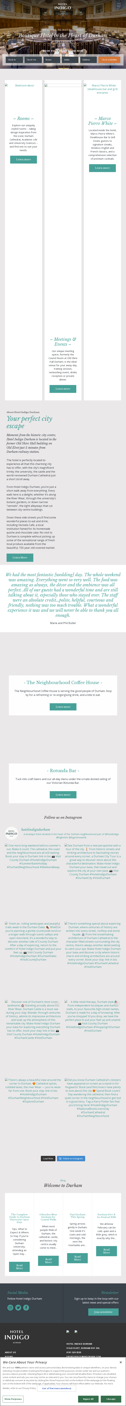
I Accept (111, 1398)
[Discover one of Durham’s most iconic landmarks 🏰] (33, 1037)
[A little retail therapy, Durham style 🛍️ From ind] (93, 1037)
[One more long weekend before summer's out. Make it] (33, 881)
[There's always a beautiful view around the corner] (33, 1115)
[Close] (120, 1362)
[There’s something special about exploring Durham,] (93, 959)
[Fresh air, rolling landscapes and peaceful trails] (33, 959)
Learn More (20, 557)
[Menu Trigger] (119, 5)
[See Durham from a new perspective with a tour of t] (93, 881)
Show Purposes (13, 1398)
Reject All (88, 1398)
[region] (63, 1381)
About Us (10, 1352)
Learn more (23, 159)
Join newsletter (103, 1312)
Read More (19, 1267)
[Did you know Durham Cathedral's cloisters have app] (93, 1115)
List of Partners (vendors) (56, 1388)
